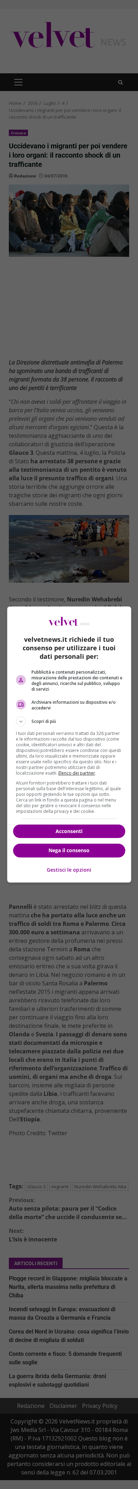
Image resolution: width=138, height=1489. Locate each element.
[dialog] (69, 744)
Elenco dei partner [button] (76, 773)
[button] (69, 721)
